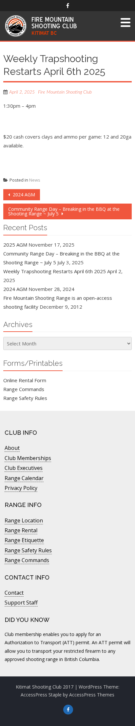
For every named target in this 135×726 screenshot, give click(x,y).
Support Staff (21, 602)
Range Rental (21, 530)
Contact (14, 592)
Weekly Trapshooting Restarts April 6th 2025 (54, 271)
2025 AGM (15, 244)
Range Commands (23, 389)
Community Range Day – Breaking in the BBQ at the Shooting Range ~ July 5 (64, 211)
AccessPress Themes (91, 695)
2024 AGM (23, 194)
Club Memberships (28, 458)
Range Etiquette (24, 540)
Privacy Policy (21, 488)
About (12, 447)
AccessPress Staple (41, 695)
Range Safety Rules (25, 398)
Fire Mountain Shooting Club (65, 92)
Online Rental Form (24, 380)
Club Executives (24, 468)
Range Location (24, 520)
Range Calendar (24, 478)
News (34, 180)
